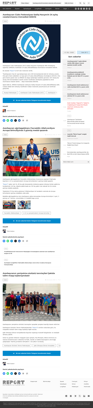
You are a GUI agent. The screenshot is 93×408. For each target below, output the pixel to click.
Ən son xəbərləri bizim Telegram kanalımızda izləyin (33, 100)
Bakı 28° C (84, 52)
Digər (65, 8)
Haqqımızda (33, 381)
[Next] (74, 3)
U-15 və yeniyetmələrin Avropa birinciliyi (36, 213)
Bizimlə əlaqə (46, 381)
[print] (23, 120)
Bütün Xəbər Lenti (68, 161)
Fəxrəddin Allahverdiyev (11, 213)
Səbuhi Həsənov (11, 110)
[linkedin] (87, 9)
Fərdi (5, 21)
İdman (74, 384)
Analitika (86, 384)
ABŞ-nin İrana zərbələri (71, 3)
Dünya (86, 381)
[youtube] (89, 9)
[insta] (78, 9)
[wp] (8, 120)
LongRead (63, 386)
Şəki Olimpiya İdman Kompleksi (44, 345)
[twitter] (84, 9)
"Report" (5, 184)
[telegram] (81, 9)
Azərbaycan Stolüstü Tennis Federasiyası (17, 345)
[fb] (76, 9)
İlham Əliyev (25, 3)
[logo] (9, 3)
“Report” (12, 70)
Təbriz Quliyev (11, 231)
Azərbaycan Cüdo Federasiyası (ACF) (32, 92)
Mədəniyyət (75, 386)
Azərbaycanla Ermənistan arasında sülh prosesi (47, 3)
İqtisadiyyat (63, 384)
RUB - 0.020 (70, 52)
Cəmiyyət (74, 381)
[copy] (27, 120)
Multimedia (87, 386)
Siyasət (62, 381)
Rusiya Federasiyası (10, 92)
